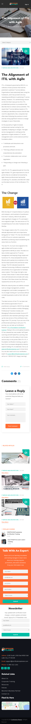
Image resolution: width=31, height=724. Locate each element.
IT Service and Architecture (10, 68)
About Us (5, 678)
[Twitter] (2, 668)
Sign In (27, 4)
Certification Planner (16, 719)
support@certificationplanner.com (17, 354)
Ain (23, 68)
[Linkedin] (8, 668)
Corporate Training (8, 681)
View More (5, 473)
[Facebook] (5, 668)
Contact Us (5, 694)
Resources (5, 685)
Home (3, 26)
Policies (4, 688)
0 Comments (25, 366)
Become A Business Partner (11, 691)
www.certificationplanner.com (10, 349)
